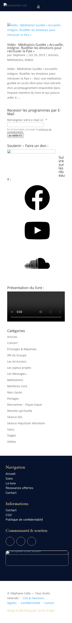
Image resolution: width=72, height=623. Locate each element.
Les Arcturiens (16, 361)
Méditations (15, 60)
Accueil (10, 474)
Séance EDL (15, 417)
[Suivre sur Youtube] (10, 541)
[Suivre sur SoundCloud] (31, 541)
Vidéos (29, 60)
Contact (11, 493)
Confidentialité (30, 603)
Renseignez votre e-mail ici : (27, 120)
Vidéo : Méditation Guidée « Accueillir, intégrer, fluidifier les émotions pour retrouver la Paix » (35, 47)
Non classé (14, 392)
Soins (10, 429)
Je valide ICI (15, 135)
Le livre (11, 483)
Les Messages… (17, 374)
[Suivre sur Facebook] (20, 541)
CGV (9, 515)
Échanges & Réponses (22, 349)
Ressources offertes (19, 488)
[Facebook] (37, 212)
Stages (11, 435)
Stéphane (19, 55)
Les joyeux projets (19, 368)
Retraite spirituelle (19, 411)
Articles (53, 55)
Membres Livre (17, 386)
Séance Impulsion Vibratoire (26, 423)
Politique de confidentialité (24, 520)
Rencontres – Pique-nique (24, 404)
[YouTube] (37, 244)
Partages (13, 398)
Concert (12, 343)
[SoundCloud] (37, 277)
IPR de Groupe (16, 355)
